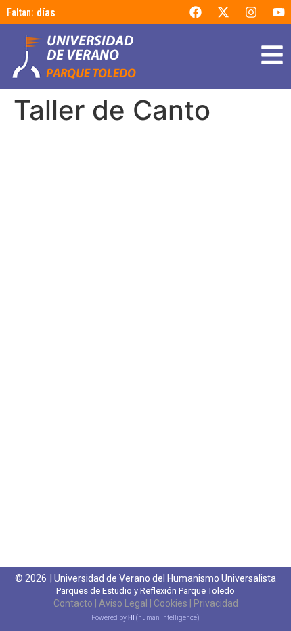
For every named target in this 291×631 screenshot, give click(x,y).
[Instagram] (251, 12)
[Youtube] (279, 12)
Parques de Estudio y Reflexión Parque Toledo (145, 591)
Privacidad (216, 603)
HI (131, 618)
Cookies (170, 603)
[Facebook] (195, 12)
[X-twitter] (223, 12)
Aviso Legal (123, 603)
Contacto (73, 603)
